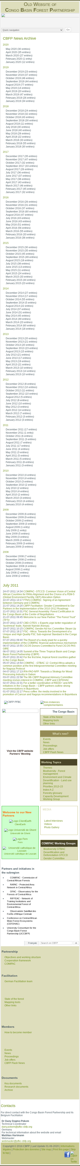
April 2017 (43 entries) (18, 182)
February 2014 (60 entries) (20, 325)
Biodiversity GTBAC (54, 849)
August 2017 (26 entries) (19, 169)
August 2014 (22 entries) (19, 306)
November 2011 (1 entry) (19, 432)
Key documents (13, 1083)
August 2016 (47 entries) (19, 214)
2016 (6, 197)
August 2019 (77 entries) (19, 84)
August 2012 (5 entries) (19, 397)
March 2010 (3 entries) (18, 498)
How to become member (18, 1032)
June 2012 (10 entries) (18, 403)
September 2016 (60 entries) (22, 211)
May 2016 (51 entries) (18, 224)
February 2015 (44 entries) (20, 280)
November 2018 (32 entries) (21, 114)
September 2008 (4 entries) (21, 566)
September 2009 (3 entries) (21, 523)
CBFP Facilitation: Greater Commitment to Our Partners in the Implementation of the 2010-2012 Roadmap (38, 607)
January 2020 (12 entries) (20, 62)
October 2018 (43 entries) (20, 117)
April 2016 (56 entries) (18, 228)
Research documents (16, 1086)
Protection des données (26, 1149)
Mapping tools (51, 720)
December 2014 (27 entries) (21, 292)
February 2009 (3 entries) (20, 543)
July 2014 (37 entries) (18, 309)
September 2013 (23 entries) (22, 348)
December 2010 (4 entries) (21, 475)
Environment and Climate (57, 777)
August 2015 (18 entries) (19, 260)
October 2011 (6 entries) (19, 436)
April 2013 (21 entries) (18, 364)
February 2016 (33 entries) (20, 234)
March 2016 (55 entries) (19, 231)
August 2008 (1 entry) (18, 569)
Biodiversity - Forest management (54, 772)
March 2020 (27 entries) (19, 55)
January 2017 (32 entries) (20, 192)
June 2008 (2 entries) (18, 576)
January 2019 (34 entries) (20, 101)
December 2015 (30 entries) (21, 247)
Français (32, 943)
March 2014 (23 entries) (19, 322)
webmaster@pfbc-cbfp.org (16, 1141)
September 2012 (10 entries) (22, 393)
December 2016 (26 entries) (21, 201)
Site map (46, 1149)
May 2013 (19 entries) (18, 361)
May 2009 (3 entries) (17, 537)
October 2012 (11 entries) (20, 390)
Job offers (48, 749)
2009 (6, 509)
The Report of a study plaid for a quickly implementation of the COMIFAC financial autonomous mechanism (40, 641)
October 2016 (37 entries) (20, 208)
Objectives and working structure (23, 957)
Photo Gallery (51, 827)
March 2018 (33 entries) (19, 140)
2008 (6, 552)
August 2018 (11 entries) (19, 123)
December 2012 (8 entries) (21, 384)
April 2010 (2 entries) (17, 494)
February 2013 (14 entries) (20, 371)
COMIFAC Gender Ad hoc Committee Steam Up (49, 628)
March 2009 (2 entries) (18, 540)
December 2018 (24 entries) (21, 110)
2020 (6, 44)
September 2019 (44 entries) (22, 81)
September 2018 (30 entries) (22, 120)
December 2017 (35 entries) (21, 156)
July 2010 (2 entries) (17, 488)
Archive (9, 1090)
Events (47, 739)
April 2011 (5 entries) (17, 455)
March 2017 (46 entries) (19, 185)
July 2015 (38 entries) (18, 263)
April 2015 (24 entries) (18, 273)
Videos (48, 824)
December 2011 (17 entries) (21, 429)
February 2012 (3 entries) (20, 416)
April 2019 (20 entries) (18, 91)
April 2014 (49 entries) (18, 319)
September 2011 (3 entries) (21, 439)
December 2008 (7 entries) (21, 556)
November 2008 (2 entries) (21, 559)
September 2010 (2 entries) (21, 484)
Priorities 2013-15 (53, 786)
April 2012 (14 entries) (18, 410)
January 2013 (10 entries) (20, 374)
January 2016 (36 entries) (20, 237)
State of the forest (52, 717)
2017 (6, 152)
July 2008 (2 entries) (17, 572)
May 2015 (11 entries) (18, 270)
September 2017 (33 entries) (22, 166)
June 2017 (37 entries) (18, 175)
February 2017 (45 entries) (20, 188)
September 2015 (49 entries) (22, 257)
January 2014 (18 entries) (20, 328)
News (46, 742)
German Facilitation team (18, 981)
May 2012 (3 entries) (17, 406)
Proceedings (50, 745)
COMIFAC (10, 963)
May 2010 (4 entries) (17, 491)
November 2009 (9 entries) (21, 517)
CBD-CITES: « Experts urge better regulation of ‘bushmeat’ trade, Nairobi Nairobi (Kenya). (39, 624)
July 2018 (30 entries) (18, 127)
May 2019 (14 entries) (18, 88)
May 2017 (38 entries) (18, 179)
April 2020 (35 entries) (18, 52)
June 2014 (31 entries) (18, 312)
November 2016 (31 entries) (21, 205)
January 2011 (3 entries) (19, 465)
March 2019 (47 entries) (19, 94)
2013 (6, 334)
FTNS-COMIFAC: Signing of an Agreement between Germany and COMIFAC (36, 601)
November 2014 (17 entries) (21, 296)
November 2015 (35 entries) (21, 250)
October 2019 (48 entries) (20, 78)
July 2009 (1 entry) (16, 530)
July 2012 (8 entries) (17, 400)
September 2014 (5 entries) (21, 302)
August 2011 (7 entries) (19, 442)
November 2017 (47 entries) (21, 159)
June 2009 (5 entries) (18, 533)
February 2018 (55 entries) (20, 143)
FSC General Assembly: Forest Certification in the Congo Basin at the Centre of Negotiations (38, 613)
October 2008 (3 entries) (19, 562)
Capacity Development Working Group (56, 798)
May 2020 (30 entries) (18, 49)
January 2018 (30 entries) (20, 146)
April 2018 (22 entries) (18, 136)
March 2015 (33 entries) (19, 276)
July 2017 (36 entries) (18, 172)
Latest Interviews (53, 820)
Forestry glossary (52, 793)
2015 (6, 243)
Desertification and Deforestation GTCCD (55, 854)
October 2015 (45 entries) (20, 253)
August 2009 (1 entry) (18, 527)
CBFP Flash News (53, 752)
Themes (47, 767)
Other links (49, 723)
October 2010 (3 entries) (19, 481)
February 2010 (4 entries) (20, 501)
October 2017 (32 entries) (20, 162)
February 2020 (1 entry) (19, 58)
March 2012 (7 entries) (18, 413)
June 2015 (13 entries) (18, 267)
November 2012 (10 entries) (21, 387)
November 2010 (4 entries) (21, 478)
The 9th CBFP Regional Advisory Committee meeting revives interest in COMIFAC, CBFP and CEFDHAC (38, 679)
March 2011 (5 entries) (18, 458)
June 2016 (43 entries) (18, 221)
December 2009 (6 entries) (21, 514)
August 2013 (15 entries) (19, 351)
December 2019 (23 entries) (21, 71)
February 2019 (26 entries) (20, 97)
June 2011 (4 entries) (17, 449)
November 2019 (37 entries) (21, 75)
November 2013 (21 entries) (21, 341)
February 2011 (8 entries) (20, 462)
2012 (6, 379)
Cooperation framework (18, 960)
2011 (5, 425)
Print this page (61, 1149)
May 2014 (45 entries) (18, 315)
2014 (6, 288)
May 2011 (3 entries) (17, 452)
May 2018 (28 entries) (18, 133)
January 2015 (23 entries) (20, 283)
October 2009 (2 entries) (19, 520)
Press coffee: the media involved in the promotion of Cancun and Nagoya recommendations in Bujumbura (40, 693)
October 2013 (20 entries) (20, 345)
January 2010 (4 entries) (19, 504)
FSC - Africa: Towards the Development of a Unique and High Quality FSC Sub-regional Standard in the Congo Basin (40, 634)
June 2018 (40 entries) (18, 130)
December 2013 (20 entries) (21, 338)
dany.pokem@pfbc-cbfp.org (17, 1126)
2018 (6, 106)
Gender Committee (54, 858)
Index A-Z (48, 789)
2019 (6, 67)
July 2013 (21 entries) (18, 354)
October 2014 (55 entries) (20, 299)
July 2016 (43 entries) (18, 218)
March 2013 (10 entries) (19, 367)
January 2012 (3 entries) (19, 419)
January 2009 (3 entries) (19, 546)
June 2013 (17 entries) (18, 358)
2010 (6, 470)
